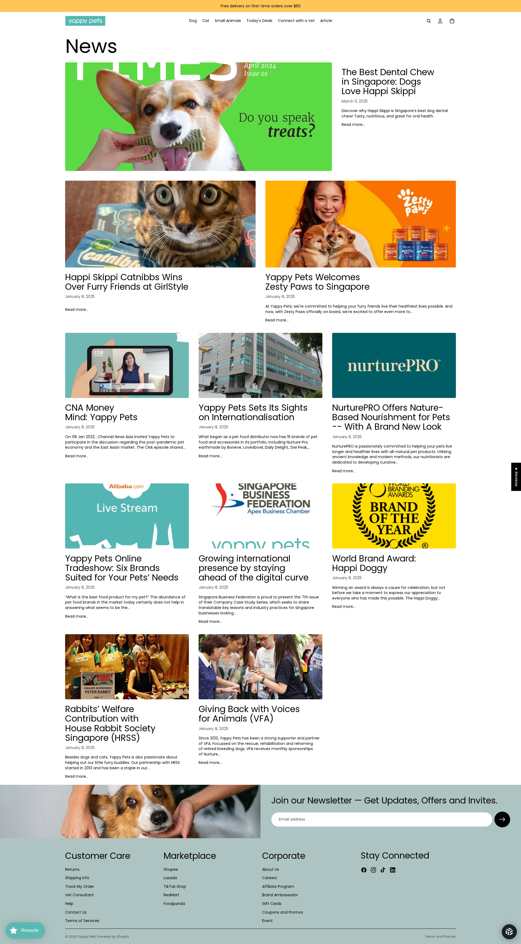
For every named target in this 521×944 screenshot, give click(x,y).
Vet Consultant (79, 895)
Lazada (170, 878)
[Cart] (452, 21)
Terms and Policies (440, 936)
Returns (72, 869)
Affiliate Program (278, 886)
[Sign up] (502, 819)
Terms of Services (82, 920)
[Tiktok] (383, 870)
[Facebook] (364, 870)
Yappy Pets (87, 936)
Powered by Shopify (113, 936)
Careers (269, 878)
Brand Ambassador (280, 895)
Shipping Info (77, 878)
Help (69, 903)
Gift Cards (271, 903)
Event (267, 920)
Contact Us (76, 912)
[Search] (429, 21)
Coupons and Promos (282, 912)
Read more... (353, 124)
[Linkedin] (392, 870)
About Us (270, 869)
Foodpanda (174, 903)
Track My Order (79, 886)
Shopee (171, 869)
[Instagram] (373, 870)
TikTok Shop (175, 886)
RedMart (171, 895)
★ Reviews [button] (516, 477)
